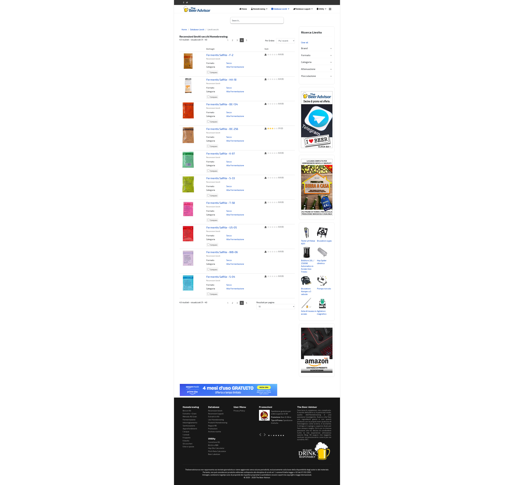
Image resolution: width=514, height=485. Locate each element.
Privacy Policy (239, 410)
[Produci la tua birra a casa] (317, 187)
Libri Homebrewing (216, 419)
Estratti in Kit (213, 416)
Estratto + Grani (189, 413)
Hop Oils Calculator (216, 448)
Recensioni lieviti (215, 410)
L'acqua (186, 431)
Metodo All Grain (190, 416)
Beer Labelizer (214, 454)
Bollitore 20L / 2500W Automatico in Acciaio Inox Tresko (307, 266)
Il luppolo (186, 437)
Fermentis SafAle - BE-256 (222, 128)
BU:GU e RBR (213, 445)
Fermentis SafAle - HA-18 (221, 79)
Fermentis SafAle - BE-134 (222, 104)
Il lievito (186, 440)
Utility (321, 9)
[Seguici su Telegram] (317, 119)
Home (244, 9)
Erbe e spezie (188, 446)
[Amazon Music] (257, 390)
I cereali (186, 434)
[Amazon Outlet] (317, 350)
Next (264, 434)
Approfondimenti (190, 428)
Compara (213, 72)
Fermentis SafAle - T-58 (220, 202)
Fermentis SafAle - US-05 (221, 227)
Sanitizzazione (189, 425)
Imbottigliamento (190, 422)
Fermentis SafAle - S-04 (220, 276)
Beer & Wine (286, 417)
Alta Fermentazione (235, 67)
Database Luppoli (302, 9)
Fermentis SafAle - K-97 (220, 153)
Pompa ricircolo (324, 288)
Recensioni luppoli (216, 413)
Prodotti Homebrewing (217, 422)
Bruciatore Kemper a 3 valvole (306, 291)
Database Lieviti (280, 9)
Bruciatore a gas (324, 241)
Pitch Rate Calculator (217, 451)
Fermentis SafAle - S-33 (220, 178)
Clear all (304, 42)
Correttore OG (214, 442)
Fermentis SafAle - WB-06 (222, 252)
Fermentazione (189, 419)
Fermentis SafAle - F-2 (219, 55)
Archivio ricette (214, 431)
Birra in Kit (187, 410)
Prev (260, 434)
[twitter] (187, 2)
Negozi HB (212, 425)
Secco (229, 63)
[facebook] (183, 2)
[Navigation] (330, 9)
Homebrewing (259, 9)
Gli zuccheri (187, 443)
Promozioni (212, 428)
